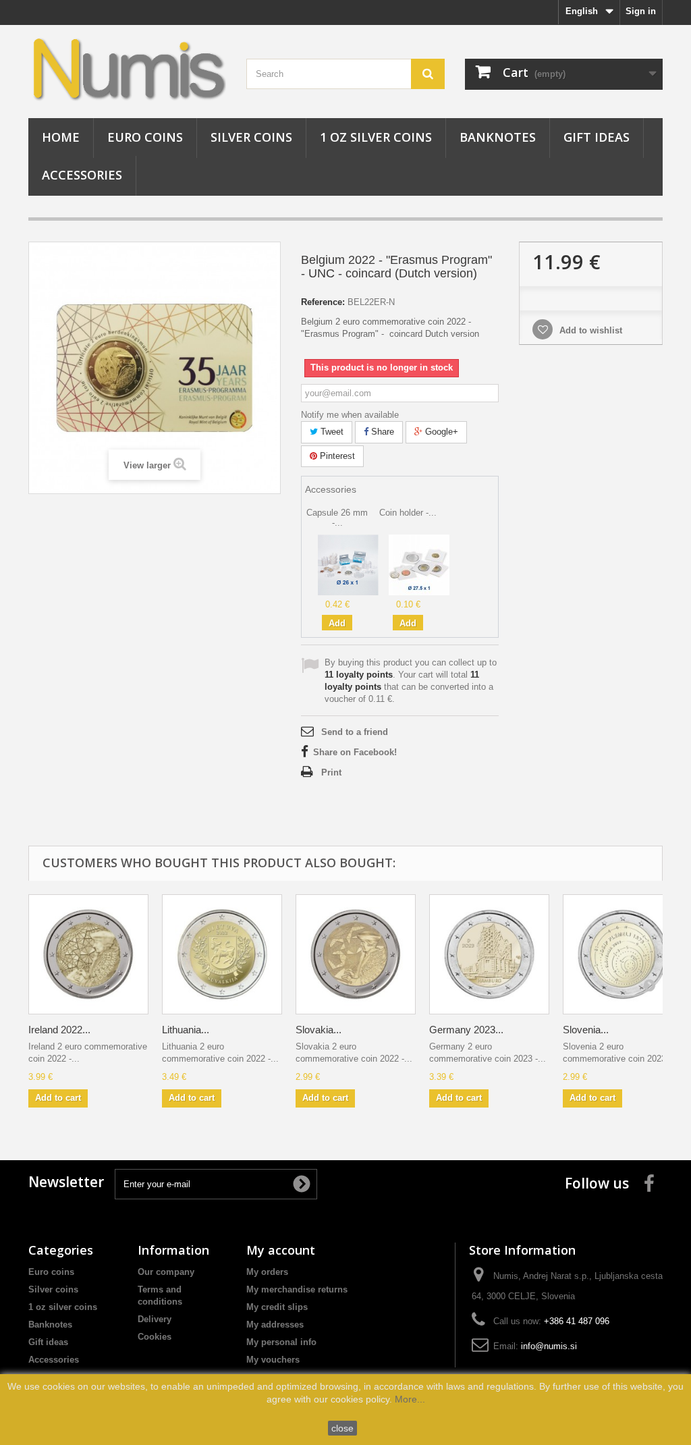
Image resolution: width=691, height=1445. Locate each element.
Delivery (154, 1319)
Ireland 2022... (59, 1029)
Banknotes (498, 137)
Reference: (323, 302)
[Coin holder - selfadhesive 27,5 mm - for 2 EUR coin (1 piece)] (419, 565)
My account (280, 1250)
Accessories (82, 175)
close (342, 1428)
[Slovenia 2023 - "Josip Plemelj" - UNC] (623, 954)
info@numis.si (549, 1346)
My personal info (281, 1342)
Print (331, 772)
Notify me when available (350, 415)
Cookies (154, 1337)
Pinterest (336, 456)
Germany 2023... (466, 1029)
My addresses (275, 1324)
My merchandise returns (297, 1289)
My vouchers (273, 1360)
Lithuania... (185, 1029)
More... (410, 1399)
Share (381, 432)
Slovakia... (318, 1029)
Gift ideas (596, 137)
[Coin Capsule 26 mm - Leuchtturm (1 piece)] (348, 565)
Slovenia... (586, 1029)
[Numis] (127, 68)
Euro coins (145, 137)
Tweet (330, 432)
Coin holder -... (408, 513)
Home (61, 137)
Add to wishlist (589, 330)
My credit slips (277, 1307)
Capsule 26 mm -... (337, 517)
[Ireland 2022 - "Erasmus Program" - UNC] (88, 954)
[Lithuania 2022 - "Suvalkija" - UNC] (222, 954)
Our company (166, 1272)
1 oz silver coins (376, 137)
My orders (267, 1272)
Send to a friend (354, 732)
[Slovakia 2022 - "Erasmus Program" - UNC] (356, 954)
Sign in (641, 11)
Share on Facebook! (355, 752)
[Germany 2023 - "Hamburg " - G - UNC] (489, 954)
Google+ (440, 432)
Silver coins (251, 137)
